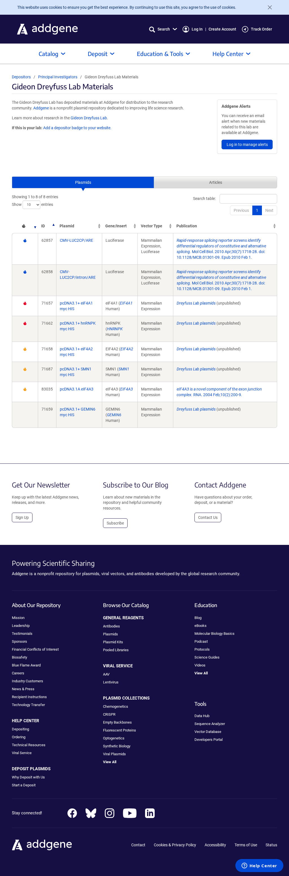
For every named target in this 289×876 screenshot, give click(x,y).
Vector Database (207, 732)
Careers (18, 673)
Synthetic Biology (116, 746)
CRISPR (109, 714)
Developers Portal (208, 739)
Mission (18, 618)
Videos (199, 665)
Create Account (222, 29)
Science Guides (207, 657)
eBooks (200, 625)
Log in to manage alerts (247, 144)
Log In (197, 29)
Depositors (21, 77)
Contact (138, 845)
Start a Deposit (24, 785)
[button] (163, 29)
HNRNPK (115, 329)
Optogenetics (113, 738)
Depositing (20, 729)
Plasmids (83, 182)
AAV (106, 674)
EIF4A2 (127, 349)
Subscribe (115, 523)
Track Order (261, 29)
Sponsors (19, 641)
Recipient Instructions (29, 697)
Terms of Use (246, 845)
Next (269, 210)
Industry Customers (27, 681)
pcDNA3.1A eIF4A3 (76, 389)
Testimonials (22, 633)
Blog (198, 618)
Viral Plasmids (114, 754)
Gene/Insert (116, 226)
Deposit (98, 53)
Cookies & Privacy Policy (175, 845)
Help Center (228, 53)
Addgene (41, 108)
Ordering (18, 737)
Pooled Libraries (116, 650)
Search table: (204, 198)
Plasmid (67, 226)
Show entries (32, 204)
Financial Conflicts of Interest (35, 649)
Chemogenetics (115, 706)
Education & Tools (160, 53)
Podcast (201, 641)
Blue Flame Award (26, 665)
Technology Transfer (28, 705)
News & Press (23, 689)
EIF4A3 (126, 389)
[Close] (267, 7)
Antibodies (111, 626)
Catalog (48, 53)
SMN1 (124, 369)
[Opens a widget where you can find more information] (259, 866)
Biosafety (19, 657)
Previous (241, 210)
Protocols (202, 649)
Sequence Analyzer (209, 724)
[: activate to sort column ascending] (25, 226)
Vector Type (151, 226)
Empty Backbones (117, 722)
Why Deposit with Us (28, 777)
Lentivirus (111, 682)
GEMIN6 (114, 415)
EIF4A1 (126, 303)
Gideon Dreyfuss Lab (89, 118)
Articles (215, 182)
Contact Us (208, 517)
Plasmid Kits (113, 642)
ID (43, 226)
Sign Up (22, 517)
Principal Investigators (57, 77)
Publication (186, 226)
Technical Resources (28, 745)
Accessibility (215, 845)
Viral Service (22, 753)
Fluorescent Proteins (119, 730)
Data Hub (201, 716)
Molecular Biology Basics (214, 633)
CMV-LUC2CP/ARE (76, 240)
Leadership (21, 625)
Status (271, 845)
